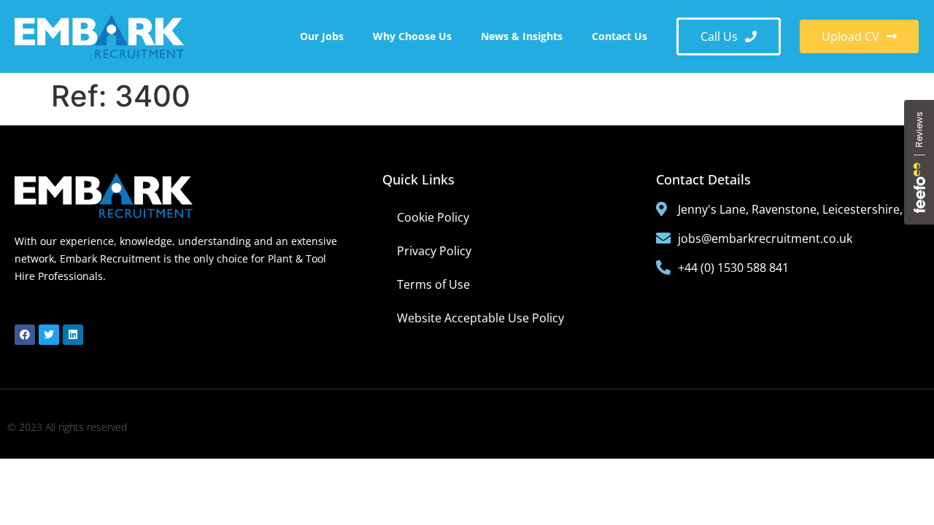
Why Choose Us (412, 36)
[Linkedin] (73, 334)
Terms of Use (433, 284)
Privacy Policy (434, 251)
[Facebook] (25, 334)
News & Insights (522, 36)
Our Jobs (322, 36)
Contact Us (619, 36)
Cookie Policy (433, 217)
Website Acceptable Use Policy (480, 318)
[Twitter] (49, 334)
